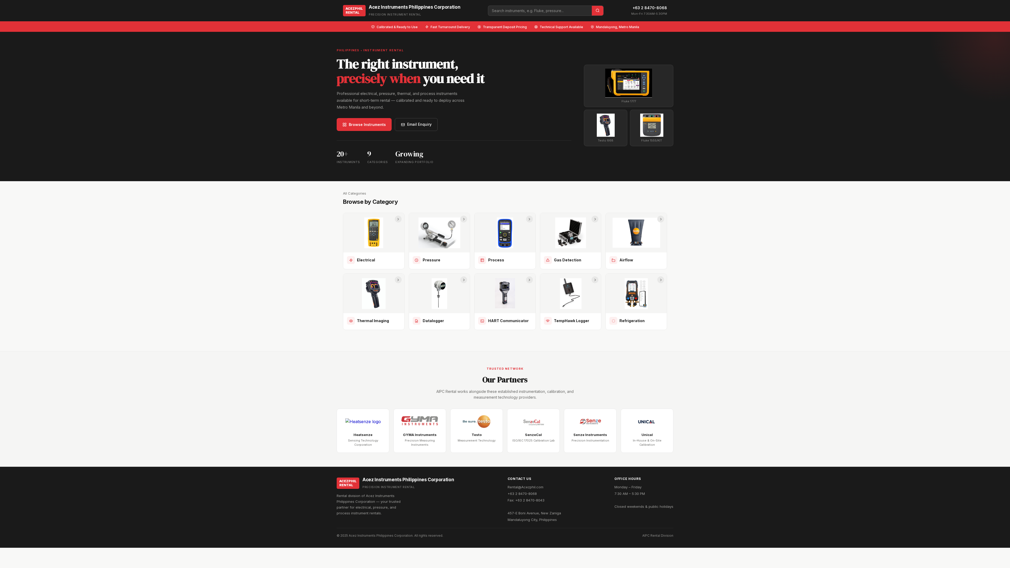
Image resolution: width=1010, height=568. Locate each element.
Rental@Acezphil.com (525, 487)
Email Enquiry (419, 124)
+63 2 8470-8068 (650, 8)
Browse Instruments (367, 124)
